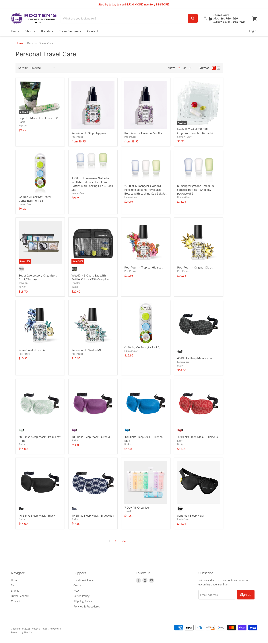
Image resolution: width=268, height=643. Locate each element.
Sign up (246, 595)
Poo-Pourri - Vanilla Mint (87, 350)
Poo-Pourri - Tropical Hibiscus (143, 267)
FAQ (76, 590)
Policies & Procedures (86, 606)
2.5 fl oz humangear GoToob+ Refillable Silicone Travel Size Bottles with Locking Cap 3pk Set (145, 189)
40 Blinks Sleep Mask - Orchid (90, 436)
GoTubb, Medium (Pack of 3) (142, 347)
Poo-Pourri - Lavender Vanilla (143, 133)
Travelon (23, 282)
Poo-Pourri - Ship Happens (88, 133)
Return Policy (81, 595)
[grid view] (214, 68)
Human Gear (25, 204)
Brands (46, 31)
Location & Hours (83, 580)
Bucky (180, 365)
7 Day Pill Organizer (137, 507)
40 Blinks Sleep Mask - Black (37, 515)
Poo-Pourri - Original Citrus (195, 267)
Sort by (23, 67)
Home (15, 31)
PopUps (23, 125)
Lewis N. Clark (184, 136)
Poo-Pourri (77, 136)
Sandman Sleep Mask (190, 515)
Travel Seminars (70, 31)
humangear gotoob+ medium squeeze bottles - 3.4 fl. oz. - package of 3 (195, 189)
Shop (29, 31)
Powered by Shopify (21, 632)
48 (190, 67)
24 (179, 67)
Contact (92, 31)
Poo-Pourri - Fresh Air (33, 350)
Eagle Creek (183, 519)
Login (252, 31)
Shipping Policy (82, 601)
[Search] (193, 18)
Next (124, 541)
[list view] (218, 68)
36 (184, 67)
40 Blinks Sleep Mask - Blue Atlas (92, 515)
